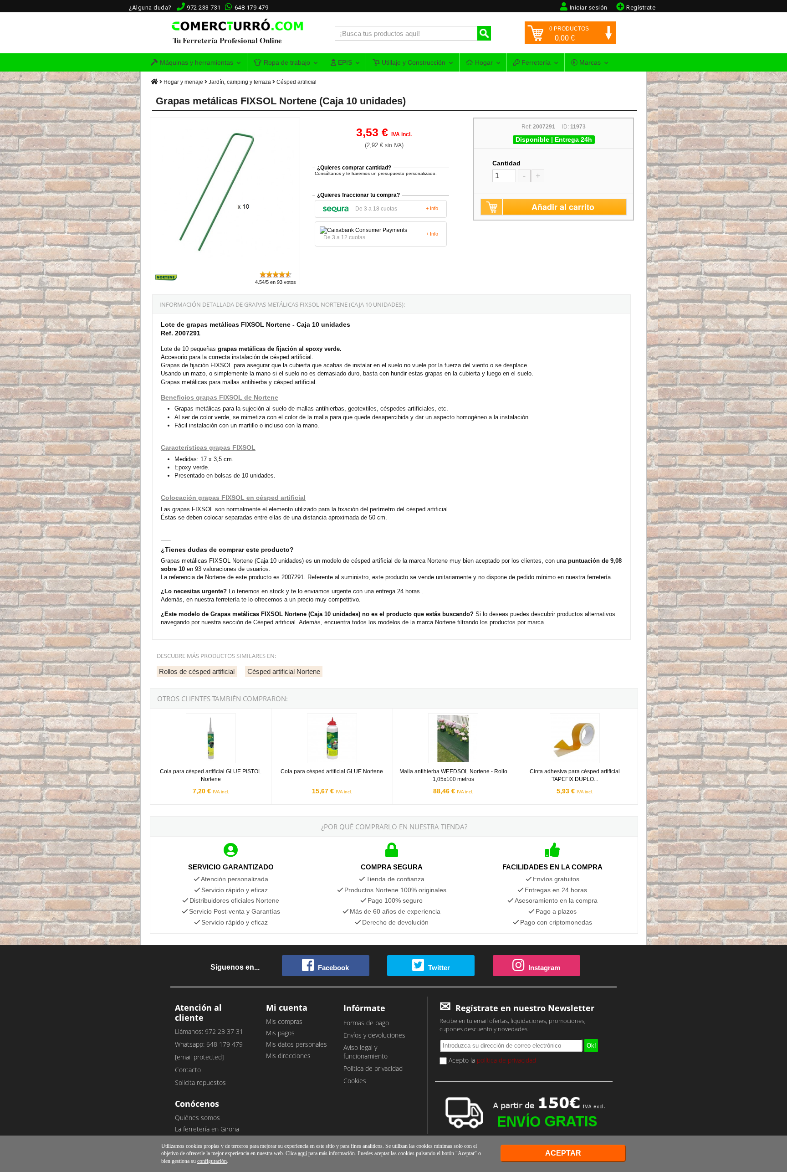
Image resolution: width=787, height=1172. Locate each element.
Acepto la (491, 1060)
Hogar (483, 62)
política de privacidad (506, 1060)
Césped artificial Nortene (283, 671)
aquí (302, 1153)
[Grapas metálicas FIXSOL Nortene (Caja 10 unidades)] (225, 266)
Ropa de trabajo (286, 62)
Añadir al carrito (562, 207)
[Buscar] (484, 33)
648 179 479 (252, 7)
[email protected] (199, 1057)
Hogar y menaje (183, 82)
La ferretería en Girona (207, 1129)
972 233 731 (204, 7)
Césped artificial (296, 82)
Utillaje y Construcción (412, 62)
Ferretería (535, 62)
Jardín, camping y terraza (240, 82)
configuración (212, 1161)
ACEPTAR (563, 1153)
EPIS (344, 62)
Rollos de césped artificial (197, 671)
